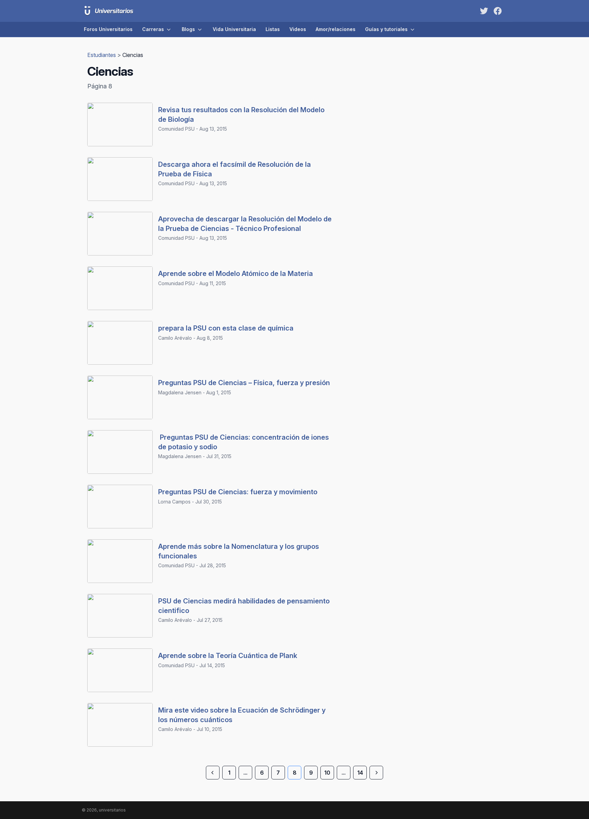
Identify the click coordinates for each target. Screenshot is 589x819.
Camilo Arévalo (175, 338)
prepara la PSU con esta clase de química (225, 328)
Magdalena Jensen (179, 392)
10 (327, 772)
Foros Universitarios (108, 29)
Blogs (188, 29)
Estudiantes (102, 55)
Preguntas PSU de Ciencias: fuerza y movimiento (237, 492)
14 (360, 772)
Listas (273, 29)
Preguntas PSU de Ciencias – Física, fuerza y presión (244, 383)
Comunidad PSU (176, 129)
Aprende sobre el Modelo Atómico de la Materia (235, 273)
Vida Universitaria (234, 29)
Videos (297, 29)
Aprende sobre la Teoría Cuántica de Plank (227, 656)
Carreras (153, 29)
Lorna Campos (174, 501)
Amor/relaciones (336, 29)
